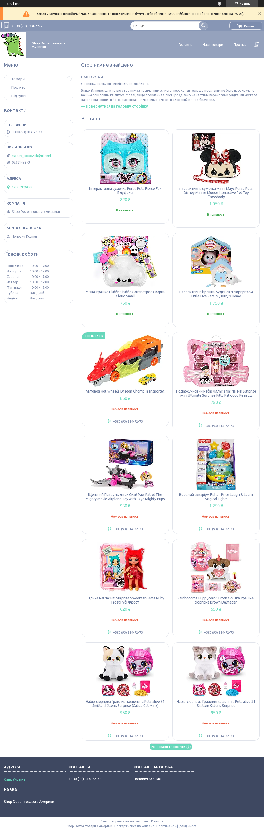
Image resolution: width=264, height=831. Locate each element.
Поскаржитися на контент (134, 826)
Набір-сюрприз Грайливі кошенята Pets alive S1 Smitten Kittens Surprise (216, 703)
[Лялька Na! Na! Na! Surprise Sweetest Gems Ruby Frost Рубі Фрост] (125, 567)
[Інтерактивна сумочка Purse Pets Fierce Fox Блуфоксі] (125, 158)
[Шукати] (203, 25)
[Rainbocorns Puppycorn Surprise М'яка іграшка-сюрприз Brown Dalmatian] (216, 567)
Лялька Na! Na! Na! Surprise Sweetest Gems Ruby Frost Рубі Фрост (125, 600)
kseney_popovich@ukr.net (31, 155)
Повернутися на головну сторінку (117, 106)
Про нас (240, 45)
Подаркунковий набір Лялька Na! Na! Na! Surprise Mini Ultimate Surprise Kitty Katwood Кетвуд (216, 393)
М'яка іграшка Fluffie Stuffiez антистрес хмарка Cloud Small (125, 294)
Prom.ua (157, 821)
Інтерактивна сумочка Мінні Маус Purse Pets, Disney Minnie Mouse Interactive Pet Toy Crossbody (216, 192)
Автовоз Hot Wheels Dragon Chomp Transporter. (125, 391)
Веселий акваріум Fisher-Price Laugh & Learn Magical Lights (216, 497)
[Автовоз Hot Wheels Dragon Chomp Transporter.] (125, 361)
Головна (185, 45)
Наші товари (213, 45)
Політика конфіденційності (176, 826)
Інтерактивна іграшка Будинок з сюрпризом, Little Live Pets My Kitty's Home (216, 294)
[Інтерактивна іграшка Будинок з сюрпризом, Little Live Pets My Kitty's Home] (216, 261)
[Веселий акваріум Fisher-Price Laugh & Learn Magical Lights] (216, 464)
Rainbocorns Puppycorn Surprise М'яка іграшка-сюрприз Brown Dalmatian (216, 600)
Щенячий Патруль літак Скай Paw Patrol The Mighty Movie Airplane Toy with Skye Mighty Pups (125, 497)
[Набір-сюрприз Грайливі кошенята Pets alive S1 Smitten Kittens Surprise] (216, 671)
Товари (18, 79)
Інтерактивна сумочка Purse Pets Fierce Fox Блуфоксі (125, 190)
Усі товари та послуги (168, 746)
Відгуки (18, 96)
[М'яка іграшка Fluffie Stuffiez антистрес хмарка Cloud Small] (125, 261)
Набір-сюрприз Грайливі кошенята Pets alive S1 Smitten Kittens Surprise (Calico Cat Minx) (125, 703)
